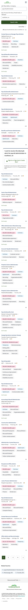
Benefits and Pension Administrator (10, 130)
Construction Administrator (8, 422)
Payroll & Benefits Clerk (7, 312)
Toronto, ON (20, 573)
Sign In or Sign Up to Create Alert (16, 161)
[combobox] (14, 9)
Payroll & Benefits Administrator (9, 91)
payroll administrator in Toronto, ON (13, 570)
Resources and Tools (13, 580)
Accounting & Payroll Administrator (10, 399)
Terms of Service (7, 167)
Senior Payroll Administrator (8, 192)
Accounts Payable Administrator (9, 249)
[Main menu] (26, 2)
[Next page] (23, 557)
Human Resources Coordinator (9, 516)
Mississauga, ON (8, 573)
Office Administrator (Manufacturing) (11, 226)
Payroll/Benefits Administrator (9, 54)
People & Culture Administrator (9, 264)
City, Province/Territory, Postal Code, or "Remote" (11, 13)
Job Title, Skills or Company (8, 6)
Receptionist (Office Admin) (8, 464)
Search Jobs (14, 22)
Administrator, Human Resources (10, 442)
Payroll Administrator (7, 76)
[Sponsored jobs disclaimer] (26, 30)
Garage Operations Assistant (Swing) (11, 335)
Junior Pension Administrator (9, 481)
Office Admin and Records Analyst (10, 536)
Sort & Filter (21, 26)
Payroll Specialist (5, 361)
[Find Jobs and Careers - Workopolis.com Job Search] (7, 2)
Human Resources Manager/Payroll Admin (12, 34)
